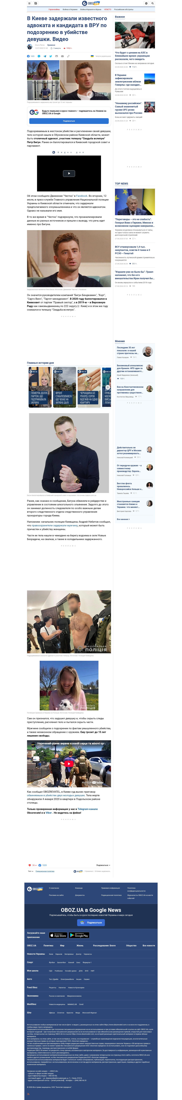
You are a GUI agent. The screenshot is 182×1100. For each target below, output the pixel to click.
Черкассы (88, 954)
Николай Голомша (124, 475)
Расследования (101, 945)
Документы (80, 895)
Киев (51, 954)
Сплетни (60, 1013)
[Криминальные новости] (78, 872)
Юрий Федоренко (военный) (127, 375)
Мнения (120, 341)
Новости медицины (57, 1004)
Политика (48, 945)
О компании (54, 888)
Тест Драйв (53, 979)
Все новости (149, 945)
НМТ (92, 971)
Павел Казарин (123, 357)
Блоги (113, 945)
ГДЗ (50, 971)
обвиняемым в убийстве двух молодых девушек (56, 795)
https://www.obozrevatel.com (115, 1025)
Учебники (59, 971)
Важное (120, 16)
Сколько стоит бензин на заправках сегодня (134, 63)
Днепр (78, 954)
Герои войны (54, 9)
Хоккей (71, 962)
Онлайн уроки (70, 971)
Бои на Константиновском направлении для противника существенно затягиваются (130, 390)
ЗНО (86, 971)
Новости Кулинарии (76, 988)
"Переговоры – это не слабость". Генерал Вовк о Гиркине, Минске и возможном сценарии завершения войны (134, 222)
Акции (78, 979)
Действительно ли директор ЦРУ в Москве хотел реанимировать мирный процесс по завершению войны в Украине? (129, 450)
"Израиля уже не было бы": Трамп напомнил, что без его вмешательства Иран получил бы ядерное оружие (134, 275)
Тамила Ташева (123, 493)
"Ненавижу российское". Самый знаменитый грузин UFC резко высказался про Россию (128, 108)
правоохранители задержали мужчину (55, 525)
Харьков (58, 954)
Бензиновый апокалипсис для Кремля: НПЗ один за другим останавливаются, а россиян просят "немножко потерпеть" (130, 368)
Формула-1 (87, 962)
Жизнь (80, 945)
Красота (70, 1013)
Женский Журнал (89, 1013)
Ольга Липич (40, 45)
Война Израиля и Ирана (90, 9)
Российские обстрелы (123, 9)
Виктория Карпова (124, 511)
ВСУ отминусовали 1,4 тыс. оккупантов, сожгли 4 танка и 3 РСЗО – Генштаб (132, 250)
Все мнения (122, 519)
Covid (81, 1004)
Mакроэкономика (74, 996)
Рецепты (52, 988)
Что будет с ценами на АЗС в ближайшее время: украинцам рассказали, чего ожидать (132, 55)
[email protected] (57, 1080)
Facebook (81, 195)
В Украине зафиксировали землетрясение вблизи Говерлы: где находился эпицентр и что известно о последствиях (128, 80)
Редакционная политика (45, 871)
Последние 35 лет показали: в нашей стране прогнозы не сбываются (127, 350)
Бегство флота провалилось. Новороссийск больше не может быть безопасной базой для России (129, 486)
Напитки (62, 988)
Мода (78, 1013)
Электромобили (67, 979)
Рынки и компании (57, 996)
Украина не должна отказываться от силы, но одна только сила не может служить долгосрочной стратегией (134, 232)
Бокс (78, 962)
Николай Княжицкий (125, 458)
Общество (131, 945)
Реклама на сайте (56, 895)
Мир (62, 945)
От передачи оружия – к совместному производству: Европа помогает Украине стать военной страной (129, 468)
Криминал (51, 45)
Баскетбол (61, 962)
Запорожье (69, 954)
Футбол (52, 962)
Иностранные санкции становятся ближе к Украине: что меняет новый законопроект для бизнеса (129, 504)
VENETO (107, 9)
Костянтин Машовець (125, 397)
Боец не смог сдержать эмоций (128, 117)
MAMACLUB (72, 1004)
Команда (78, 888)
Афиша (52, 1013)
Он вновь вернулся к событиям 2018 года (133, 282)
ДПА (80, 971)
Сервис (87, 979)
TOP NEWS (121, 183)
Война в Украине (70, 9)
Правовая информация (110, 888)
